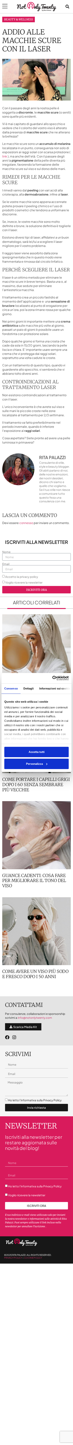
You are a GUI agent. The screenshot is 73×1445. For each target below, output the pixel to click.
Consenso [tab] (11, 688)
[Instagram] (14, 1037)
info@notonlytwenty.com (35, 1017)
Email (5, 563)
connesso (26, 523)
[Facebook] (7, 1037)
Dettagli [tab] (28, 688)
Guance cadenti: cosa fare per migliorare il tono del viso (34, 880)
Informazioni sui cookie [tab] (54, 688)
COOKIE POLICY (33, 1257)
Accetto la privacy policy (21, 577)
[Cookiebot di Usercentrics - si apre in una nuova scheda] (52, 678)
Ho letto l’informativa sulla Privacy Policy (35, 1100)
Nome (6, 551)
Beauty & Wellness (18, 19)
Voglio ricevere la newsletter (23, 582)
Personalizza (34, 763)
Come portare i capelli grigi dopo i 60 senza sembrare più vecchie (36, 784)
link (5, 156)
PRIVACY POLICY (13, 1257)
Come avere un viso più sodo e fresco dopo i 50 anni (35, 974)
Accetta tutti (37, 751)
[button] (67, 6)
